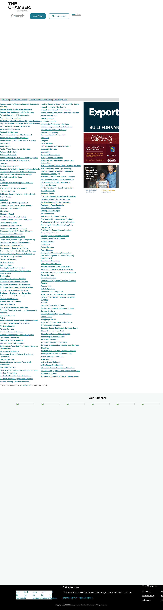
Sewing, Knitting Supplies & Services (56, 314)
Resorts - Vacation (48, 278)
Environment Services (9, 299)
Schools (44, 302)
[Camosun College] (45, 492)
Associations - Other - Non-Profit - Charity (18, 141)
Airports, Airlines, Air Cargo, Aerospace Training (20, 123)
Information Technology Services (55, 124)
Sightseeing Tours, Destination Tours (56, 322)
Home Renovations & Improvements (56, 110)
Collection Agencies (8, 222)
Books (2, 180)
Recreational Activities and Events (55, 266)
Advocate (147, 600)
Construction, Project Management (15, 242)
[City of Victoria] (145, 492)
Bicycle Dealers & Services (11, 177)
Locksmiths (45, 152)
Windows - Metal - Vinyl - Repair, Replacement (60, 376)
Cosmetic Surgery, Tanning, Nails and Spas (17, 254)
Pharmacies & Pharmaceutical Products (57, 219)
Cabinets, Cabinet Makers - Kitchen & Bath (17, 194)
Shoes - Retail (46, 317)
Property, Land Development (53, 239)
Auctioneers (5, 146)
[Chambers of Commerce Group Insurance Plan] (70, 492)
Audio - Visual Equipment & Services (15, 149)
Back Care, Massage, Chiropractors (14, 160)
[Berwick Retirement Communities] (20, 492)
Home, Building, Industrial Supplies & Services (60, 113)
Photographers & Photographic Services (57, 222)
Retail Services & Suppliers (52, 291)
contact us (26, 385)
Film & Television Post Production (14, 307)
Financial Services (7, 315)
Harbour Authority (8, 367)
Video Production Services (52, 365)
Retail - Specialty (48, 289)
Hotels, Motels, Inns (49, 115)
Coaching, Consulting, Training (13, 217)
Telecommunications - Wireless (54, 342)
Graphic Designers (7, 359)
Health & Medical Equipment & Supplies (16, 379)
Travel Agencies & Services (52, 356)
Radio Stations (47, 250)
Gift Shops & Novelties (9, 337)
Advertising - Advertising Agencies (14, 115)
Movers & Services (48, 185)
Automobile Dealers (8, 152)
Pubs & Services (47, 247)
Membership (148, 595)
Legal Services (47, 143)
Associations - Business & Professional (16, 135)
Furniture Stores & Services (11, 332)
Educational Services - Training (13, 279)
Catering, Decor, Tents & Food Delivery (16, 205)
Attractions (5, 143)
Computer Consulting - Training (13, 228)
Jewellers (45, 138)
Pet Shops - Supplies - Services (54, 216)
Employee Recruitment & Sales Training (16, 287)
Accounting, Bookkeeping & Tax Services (17, 112)
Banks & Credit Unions (9, 166)
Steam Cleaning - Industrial (52, 331)
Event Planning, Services (10, 302)
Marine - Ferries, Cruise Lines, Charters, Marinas (61, 166)
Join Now (38, 16)
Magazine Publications (50, 155)
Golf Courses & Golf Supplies (12, 343)
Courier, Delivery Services (11, 256)
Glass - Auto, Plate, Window (11, 340)
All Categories (60, 99)
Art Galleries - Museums (10, 129)
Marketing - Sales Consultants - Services (58, 176)
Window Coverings (49, 373)
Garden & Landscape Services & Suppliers (17, 335)
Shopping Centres (48, 319)
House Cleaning (47, 118)
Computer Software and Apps (12, 237)
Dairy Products (6, 265)
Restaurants (46, 286)
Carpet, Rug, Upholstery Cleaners (14, 203)
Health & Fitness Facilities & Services (15, 376)
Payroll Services (47, 213)
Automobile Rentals (8, 155)
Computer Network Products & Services (16, 231)
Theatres (45, 348)
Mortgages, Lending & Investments (55, 182)
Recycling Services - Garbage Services (57, 269)
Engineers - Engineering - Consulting (15, 293)
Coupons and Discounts (40, 99)
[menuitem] (38, 16)
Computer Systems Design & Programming (17, 239)
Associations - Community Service (14, 138)
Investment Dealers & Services (53, 130)
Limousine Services (49, 149)
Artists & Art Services (9, 132)
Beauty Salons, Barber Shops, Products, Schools (20, 169)
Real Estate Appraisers (50, 261)
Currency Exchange (8, 259)
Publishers (45, 244)
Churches (4, 211)
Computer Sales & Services (11, 234)
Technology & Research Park (53, 337)
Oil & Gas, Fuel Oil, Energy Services (55, 199)
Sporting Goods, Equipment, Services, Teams (59, 328)
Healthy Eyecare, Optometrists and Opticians (60, 104)
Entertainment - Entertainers (12, 296)
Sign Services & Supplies (51, 325)
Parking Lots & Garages (50, 211)
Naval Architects (48, 191)
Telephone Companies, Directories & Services (60, 345)
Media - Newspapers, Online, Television (57, 179)
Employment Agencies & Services (14, 290)
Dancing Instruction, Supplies (12, 268)
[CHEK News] (95, 492)
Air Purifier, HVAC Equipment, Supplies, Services (20, 121)
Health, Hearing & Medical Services (14, 381)
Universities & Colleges (50, 362)
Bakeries (3, 163)
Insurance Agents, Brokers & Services (56, 127)
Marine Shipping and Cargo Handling (56, 168)
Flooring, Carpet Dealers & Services (14, 323)
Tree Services (46, 359)
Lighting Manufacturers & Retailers (55, 146)
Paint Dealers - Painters (50, 208)
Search (5, 99)
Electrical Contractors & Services (14, 282)
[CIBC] (120, 492)
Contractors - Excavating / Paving (14, 248)
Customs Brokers (7, 262)
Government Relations (9, 351)
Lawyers (44, 141)
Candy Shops (5, 197)
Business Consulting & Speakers (13, 188)
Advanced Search (18, 99)
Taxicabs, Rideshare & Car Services (55, 334)
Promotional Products (50, 233)
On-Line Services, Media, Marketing (56, 202)
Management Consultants (52, 158)
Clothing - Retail (7, 214)
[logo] (19, 11)
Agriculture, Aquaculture (10, 118)
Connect (146, 591)
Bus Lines (4, 185)
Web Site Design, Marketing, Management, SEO (60, 371)
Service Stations (48, 311)
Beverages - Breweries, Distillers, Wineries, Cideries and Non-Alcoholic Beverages (18, 173)
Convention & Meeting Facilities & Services (18, 251)
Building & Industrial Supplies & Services (16, 183)
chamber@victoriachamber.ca (77, 597)
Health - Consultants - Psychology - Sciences (18, 370)
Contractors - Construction (11, 245)
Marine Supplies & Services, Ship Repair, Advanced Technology (57, 172)
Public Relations (47, 241)
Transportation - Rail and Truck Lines (56, 354)
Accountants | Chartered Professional (16, 109)
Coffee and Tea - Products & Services (15, 220)
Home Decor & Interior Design (53, 107)
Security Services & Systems (53, 305)
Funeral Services (7, 329)
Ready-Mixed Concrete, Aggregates (56, 253)
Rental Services (47, 275)
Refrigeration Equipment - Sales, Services (58, 272)
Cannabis (4, 200)
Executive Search (7, 304)
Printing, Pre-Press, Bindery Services (56, 230)
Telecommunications (49, 339)
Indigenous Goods (48, 121)
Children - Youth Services (10, 208)
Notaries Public (47, 193)
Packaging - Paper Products (52, 205)
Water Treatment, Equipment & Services (58, 368)
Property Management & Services (55, 236)
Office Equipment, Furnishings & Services (58, 196)
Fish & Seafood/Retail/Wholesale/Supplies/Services (19, 319)
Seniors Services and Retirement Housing (58, 308)
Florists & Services (7, 326)
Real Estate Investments (51, 264)
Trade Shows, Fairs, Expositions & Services (58, 351)
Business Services (7, 191)
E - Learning (5, 276)
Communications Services (11, 225)
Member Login (59, 16)
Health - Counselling (8, 373)
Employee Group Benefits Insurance (15, 284)
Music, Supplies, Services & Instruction (57, 188)
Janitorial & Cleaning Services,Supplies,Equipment (53, 133)
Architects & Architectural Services (15, 126)
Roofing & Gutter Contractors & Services (58, 294)
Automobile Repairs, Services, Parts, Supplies (19, 158)
